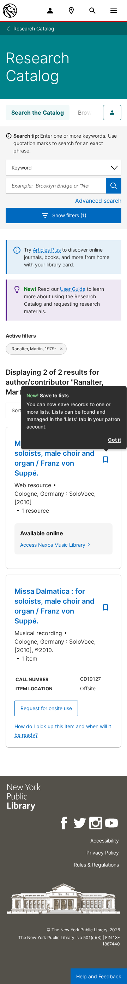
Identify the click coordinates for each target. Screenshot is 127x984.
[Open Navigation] (113, 10)
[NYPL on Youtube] (112, 824)
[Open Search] (92, 10)
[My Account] (50, 10)
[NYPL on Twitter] (80, 824)
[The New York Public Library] (10, 11)
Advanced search (98, 200)
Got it (114, 440)
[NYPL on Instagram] (96, 824)
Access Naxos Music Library (52, 545)
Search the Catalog (37, 112)
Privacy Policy (102, 853)
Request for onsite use (46, 708)
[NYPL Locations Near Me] (71, 10)
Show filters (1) (69, 215)
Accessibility (104, 841)
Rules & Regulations (96, 865)
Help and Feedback (98, 976)
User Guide (72, 289)
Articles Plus (47, 250)
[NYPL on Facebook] (64, 824)
